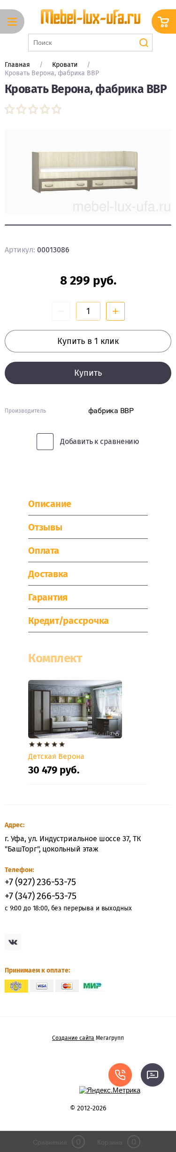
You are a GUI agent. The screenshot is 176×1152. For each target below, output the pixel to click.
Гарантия (48, 597)
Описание (49, 503)
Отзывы (45, 527)
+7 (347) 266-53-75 (40, 896)
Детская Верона (56, 756)
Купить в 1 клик (88, 341)
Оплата (43, 550)
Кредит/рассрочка (68, 620)
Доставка (48, 574)
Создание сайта (73, 1038)
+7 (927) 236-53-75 (40, 881)
